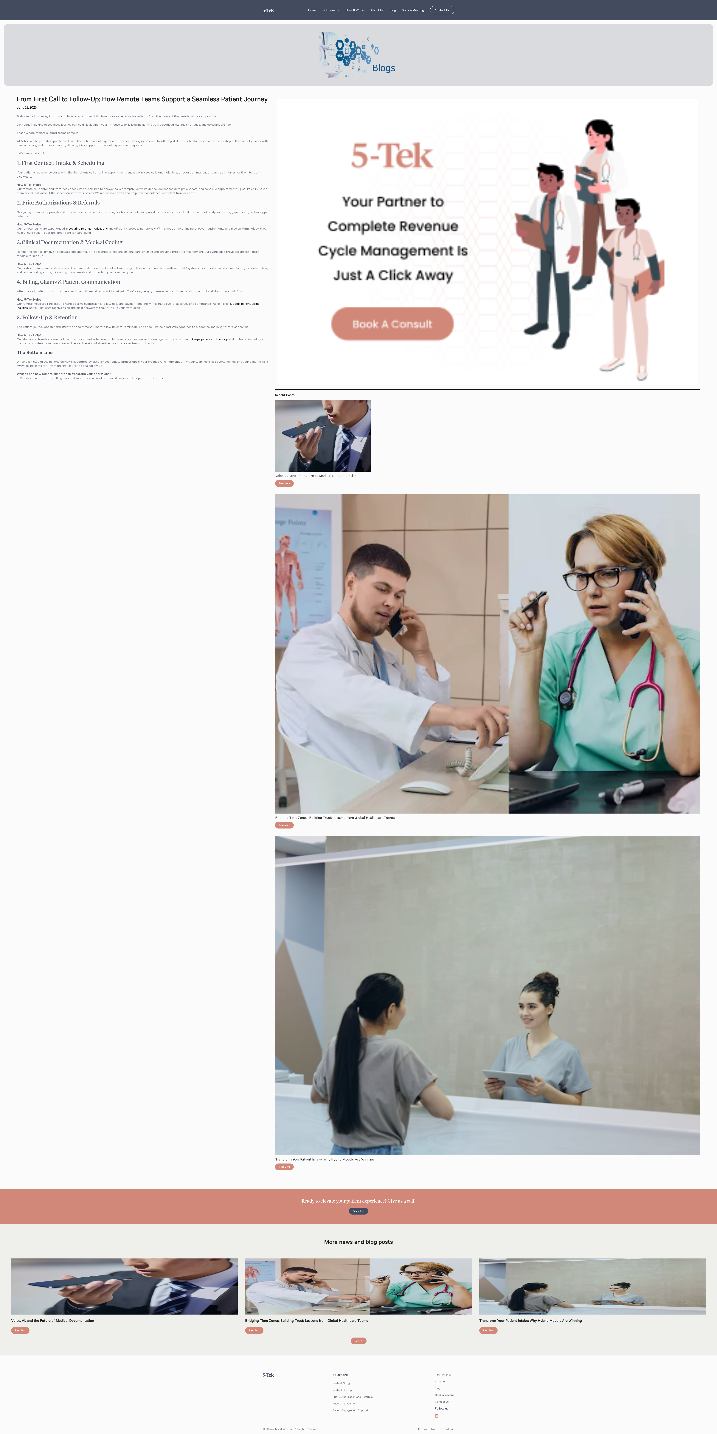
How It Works (355, 10)
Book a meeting (444, 1394)
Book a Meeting (413, 10)
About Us (377, 10)
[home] (268, 10)
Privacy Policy (426, 1428)
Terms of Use (446, 1428)
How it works (443, 1374)
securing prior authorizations (88, 228)
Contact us (442, 1401)
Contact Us (442, 11)
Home (312, 10)
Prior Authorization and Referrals (353, 1396)
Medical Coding (342, 1390)
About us (440, 1381)
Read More (284, 483)
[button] (331, 10)
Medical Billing (341, 1383)
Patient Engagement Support (350, 1410)
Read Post (20, 1331)
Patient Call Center (344, 1403)
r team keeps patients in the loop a (206, 339)
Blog (392, 10)
